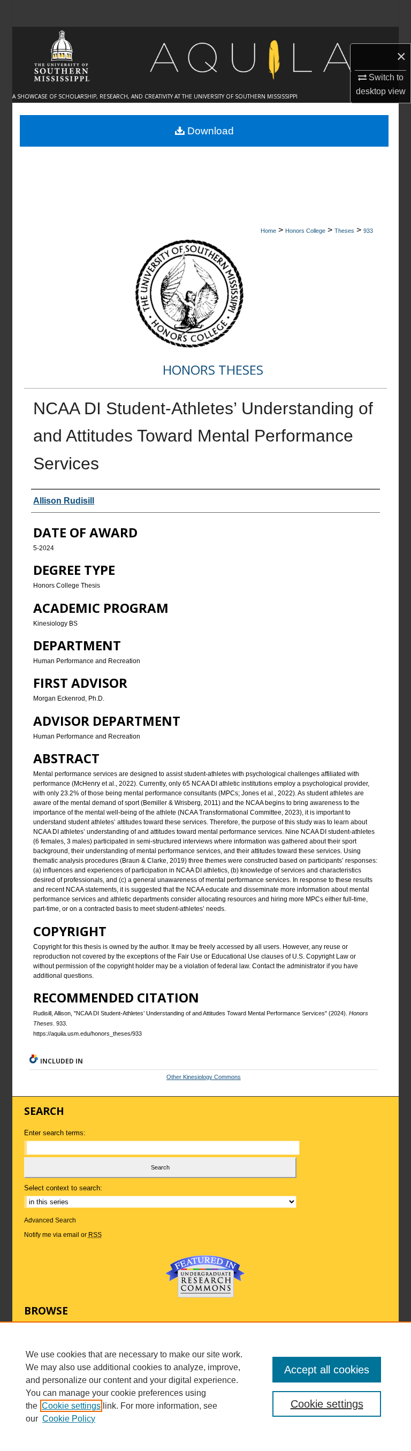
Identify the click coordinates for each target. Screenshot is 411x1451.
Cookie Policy (68, 1418)
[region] (205, 1386)
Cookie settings (71, 1405)
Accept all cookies (326, 1370)
